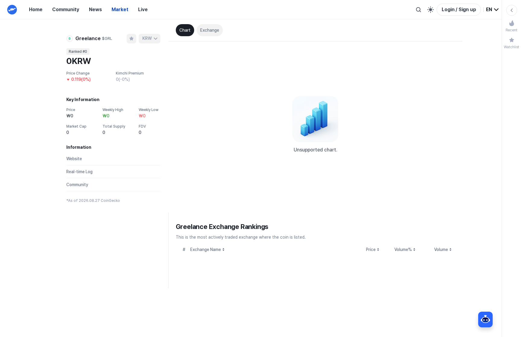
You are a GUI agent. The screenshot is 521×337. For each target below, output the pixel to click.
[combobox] (492, 10)
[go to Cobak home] (12, 9)
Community (65, 9)
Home (36, 9)
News (95, 9)
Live (143, 9)
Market (120, 9)
